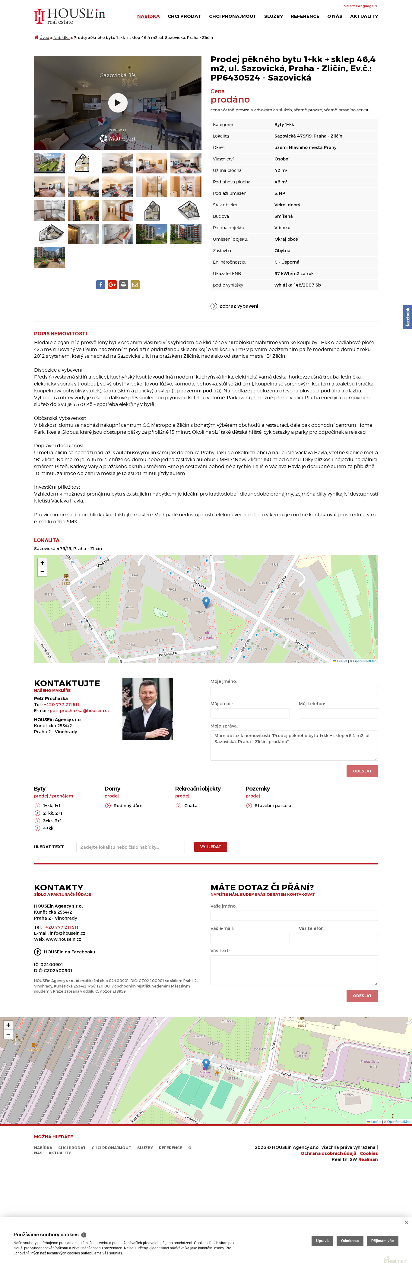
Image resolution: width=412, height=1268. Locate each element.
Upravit (322, 1241)
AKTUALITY (364, 16)
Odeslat (362, 771)
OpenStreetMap (364, 660)
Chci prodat (184, 16)
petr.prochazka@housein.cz (80, 710)
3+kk (48, 820)
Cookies (369, 1153)
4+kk (48, 828)
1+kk (47, 805)
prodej (41, 795)
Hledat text (49, 846)
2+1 (58, 813)
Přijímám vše (382, 1241)
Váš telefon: (312, 928)
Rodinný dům (128, 805)
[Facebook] (407, 317)
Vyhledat (210, 847)
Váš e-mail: (222, 928)
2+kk (48, 813)
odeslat (362, 996)
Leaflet (341, 660)
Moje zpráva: (224, 725)
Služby (273, 16)
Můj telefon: (312, 703)
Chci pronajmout (232, 16)
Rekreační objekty (197, 788)
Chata (191, 805)
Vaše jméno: (223, 905)
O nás (334, 16)
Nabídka (148, 16)
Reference (305, 16)
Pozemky (258, 788)
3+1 (58, 820)
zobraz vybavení (239, 306)
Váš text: (220, 950)
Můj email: (222, 703)
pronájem (62, 795)
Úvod (44, 37)
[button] (206, 603)
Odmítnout (350, 1241)
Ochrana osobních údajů (328, 1153)
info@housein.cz (67, 933)
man (368, 1159)
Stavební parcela (273, 805)
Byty (39, 788)
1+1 (57, 805)
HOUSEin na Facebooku (69, 951)
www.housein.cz (63, 939)
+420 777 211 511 (61, 704)
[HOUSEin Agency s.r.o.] (69, 15)
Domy (112, 788)
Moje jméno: (224, 681)
